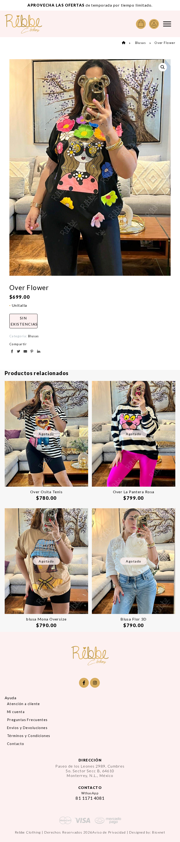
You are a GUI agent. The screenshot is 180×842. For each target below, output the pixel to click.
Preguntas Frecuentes (27, 720)
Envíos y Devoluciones (27, 728)
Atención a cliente (23, 704)
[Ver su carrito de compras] (141, 24)
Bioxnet (158, 832)
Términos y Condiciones (28, 736)
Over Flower (164, 43)
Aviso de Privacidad (109, 832)
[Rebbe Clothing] (27, 24)
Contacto (15, 744)
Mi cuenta (16, 712)
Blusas (140, 43)
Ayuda (10, 697)
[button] (162, 67)
